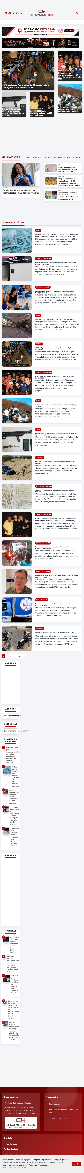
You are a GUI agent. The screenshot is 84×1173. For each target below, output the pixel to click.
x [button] (82, 1156)
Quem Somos (54, 1104)
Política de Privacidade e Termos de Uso (63, 1111)
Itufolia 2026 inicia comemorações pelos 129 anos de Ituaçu (55, 518)
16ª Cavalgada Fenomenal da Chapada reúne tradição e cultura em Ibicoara (56, 348)
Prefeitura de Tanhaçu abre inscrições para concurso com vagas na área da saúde (57, 576)
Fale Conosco (11, 1144)
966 (20, 656)
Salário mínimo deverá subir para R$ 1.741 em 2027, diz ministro (56, 234)
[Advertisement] (43, 135)
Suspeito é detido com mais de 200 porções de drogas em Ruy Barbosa (56, 491)
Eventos (51, 1118)
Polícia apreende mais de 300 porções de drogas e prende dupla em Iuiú (67, 169)
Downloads (63, 1118)
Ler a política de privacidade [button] (14, 1167)
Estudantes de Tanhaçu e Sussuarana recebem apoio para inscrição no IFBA (54, 292)
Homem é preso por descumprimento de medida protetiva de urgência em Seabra (55, 263)
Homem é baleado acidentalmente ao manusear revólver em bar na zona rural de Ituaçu (13, 963)
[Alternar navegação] (2, 22)
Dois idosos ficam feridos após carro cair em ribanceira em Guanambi (55, 462)
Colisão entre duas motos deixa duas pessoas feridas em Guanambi (54, 633)
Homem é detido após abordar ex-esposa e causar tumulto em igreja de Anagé (56, 434)
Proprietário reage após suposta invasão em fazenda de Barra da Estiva (14, 943)
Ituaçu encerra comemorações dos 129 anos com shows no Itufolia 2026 (55, 377)
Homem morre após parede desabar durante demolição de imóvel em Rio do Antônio (57, 604)
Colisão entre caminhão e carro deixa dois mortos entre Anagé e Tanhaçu (56, 405)
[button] (6, 70)
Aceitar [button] (76, 1164)
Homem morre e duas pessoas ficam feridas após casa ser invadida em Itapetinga (55, 547)
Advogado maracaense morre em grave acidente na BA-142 (55, 319)
